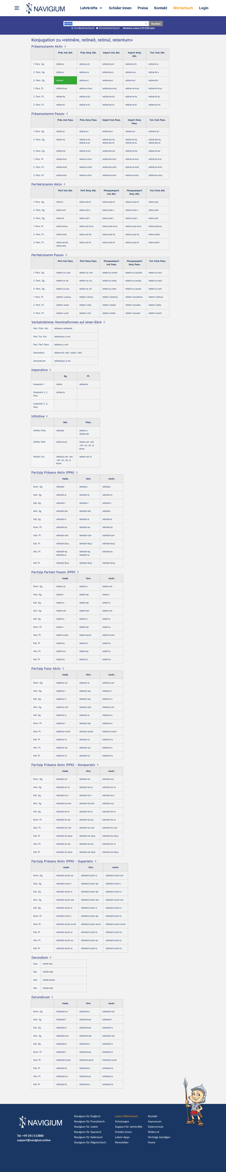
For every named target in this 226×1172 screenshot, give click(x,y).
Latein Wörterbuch (126, 1116)
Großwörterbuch (84, 28)
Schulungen (122, 1121)
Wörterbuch (183, 8)
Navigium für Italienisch (88, 1137)
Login (203, 8)
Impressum (154, 1121)
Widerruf (153, 1132)
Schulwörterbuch (109, 28)
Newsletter (122, 1142)
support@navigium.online (34, 1140)
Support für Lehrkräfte (128, 1126)
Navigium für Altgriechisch (90, 1142)
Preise (143, 8)
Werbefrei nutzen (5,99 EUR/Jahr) (139, 28)
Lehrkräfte (88, 8)
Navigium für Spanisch (87, 1132)
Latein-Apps (122, 1137)
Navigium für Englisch (87, 1116)
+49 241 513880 (33, 1135)
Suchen (155, 23)
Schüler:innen (120, 8)
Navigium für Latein (86, 1126)
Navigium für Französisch (89, 1121)
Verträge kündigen (159, 1137)
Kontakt (160, 8)
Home (151, 1142)
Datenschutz (155, 1126)
